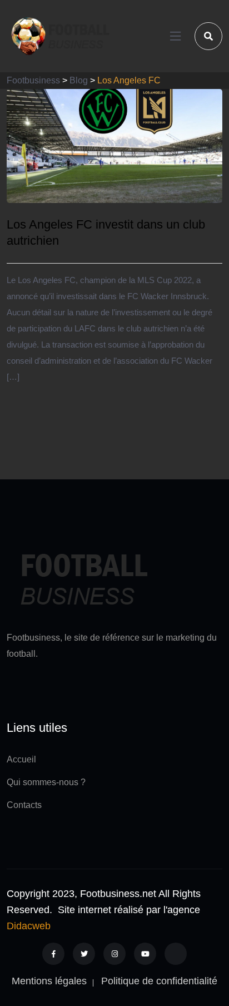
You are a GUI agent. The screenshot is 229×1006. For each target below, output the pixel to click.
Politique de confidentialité (159, 981)
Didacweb (29, 925)
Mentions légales (49, 981)
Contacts (24, 805)
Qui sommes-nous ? (46, 782)
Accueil (21, 759)
